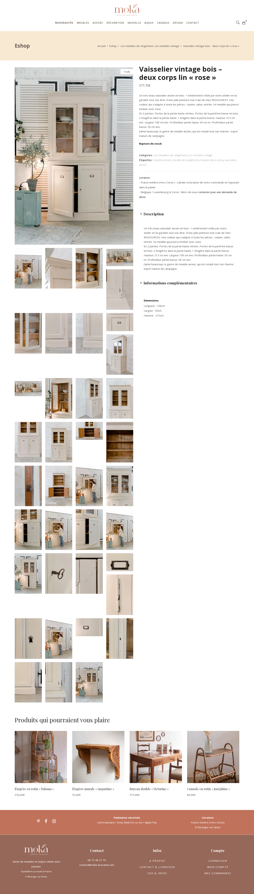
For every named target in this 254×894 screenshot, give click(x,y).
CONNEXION (218, 860)
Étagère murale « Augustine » (93, 789)
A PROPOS (157, 860)
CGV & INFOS (157, 873)
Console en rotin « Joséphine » (208, 789)
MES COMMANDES (217, 873)
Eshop (113, 46)
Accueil (101, 46)
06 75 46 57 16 (97, 860)
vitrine (142, 165)
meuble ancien (162, 160)
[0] (243, 22)
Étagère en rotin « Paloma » (34, 789)
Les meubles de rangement (136, 46)
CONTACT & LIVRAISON (157, 867)
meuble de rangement (185, 160)
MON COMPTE (217, 867)
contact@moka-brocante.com (96, 865)
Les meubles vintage (167, 46)
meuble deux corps (211, 160)
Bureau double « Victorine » (149, 789)
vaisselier (230, 160)
